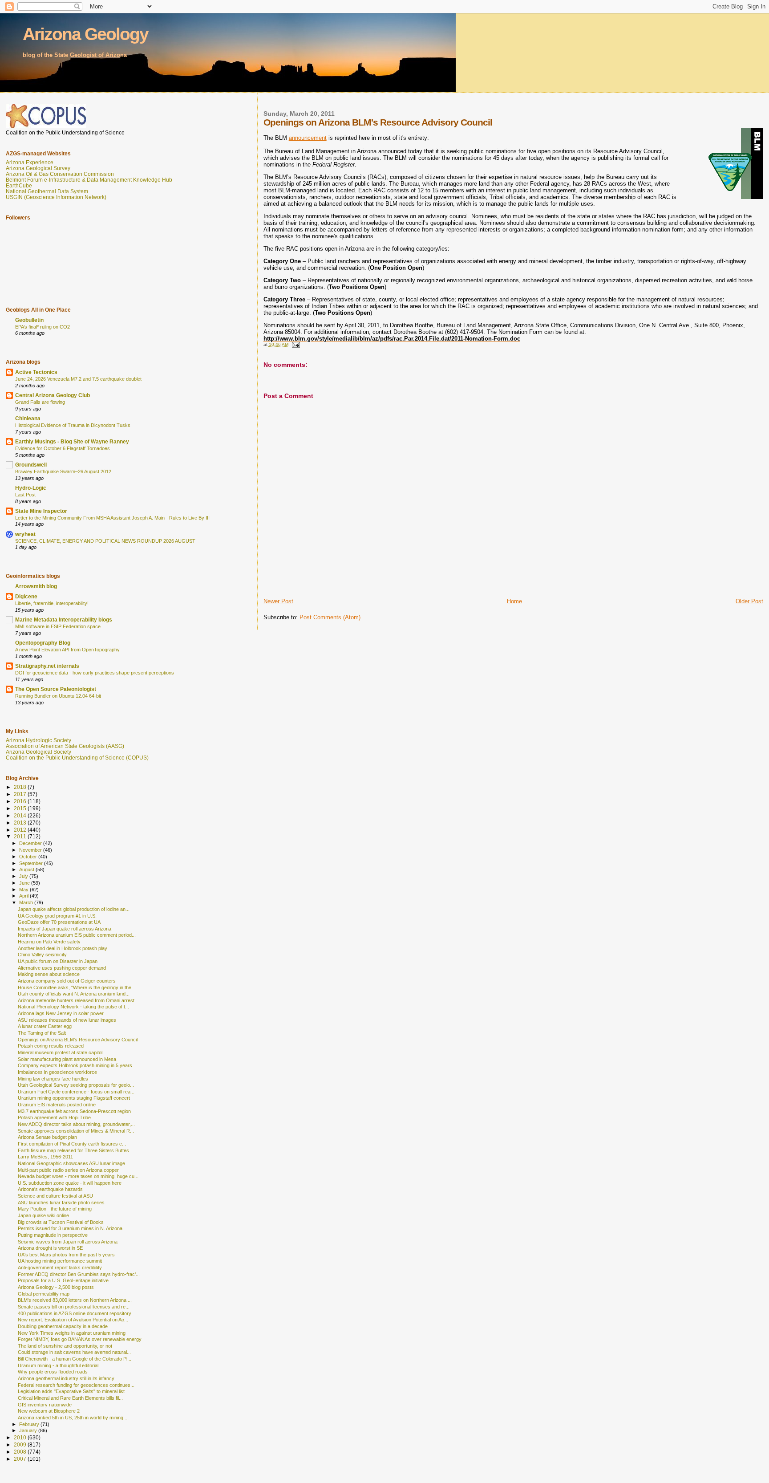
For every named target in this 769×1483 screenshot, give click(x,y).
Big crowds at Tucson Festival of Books (61, 1222)
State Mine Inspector (41, 511)
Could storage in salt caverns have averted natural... (74, 1352)
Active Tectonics (36, 372)
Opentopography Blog (42, 643)
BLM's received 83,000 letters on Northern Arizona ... (75, 1300)
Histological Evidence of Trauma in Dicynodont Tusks (72, 425)
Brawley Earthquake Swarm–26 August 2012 (63, 471)
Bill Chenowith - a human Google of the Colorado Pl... (74, 1358)
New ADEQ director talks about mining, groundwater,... (76, 1124)
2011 (21, 836)
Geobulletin (29, 320)
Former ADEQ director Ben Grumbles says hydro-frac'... (79, 1274)
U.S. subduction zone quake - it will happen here (69, 1183)
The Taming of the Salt (42, 1033)
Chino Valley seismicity (42, 954)
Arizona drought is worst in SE (50, 1248)
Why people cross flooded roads (53, 1371)
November (31, 850)
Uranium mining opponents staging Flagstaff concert (74, 1098)
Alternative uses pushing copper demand (62, 968)
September (31, 863)
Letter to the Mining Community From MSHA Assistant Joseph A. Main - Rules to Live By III (112, 517)
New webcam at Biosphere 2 (49, 1411)
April (24, 895)
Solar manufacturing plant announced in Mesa (67, 1059)
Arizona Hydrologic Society (38, 740)
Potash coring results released (51, 1045)
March (26, 902)
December (31, 843)
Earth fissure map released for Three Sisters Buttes (73, 1150)
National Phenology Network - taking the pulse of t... (73, 1006)
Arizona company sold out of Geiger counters (67, 980)
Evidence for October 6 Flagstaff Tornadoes (62, 448)
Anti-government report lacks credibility (60, 1267)
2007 (21, 1459)
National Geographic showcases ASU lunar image (71, 1163)
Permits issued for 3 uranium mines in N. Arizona (70, 1228)
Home (514, 601)
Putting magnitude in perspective (53, 1235)
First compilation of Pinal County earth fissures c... (72, 1143)
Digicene (26, 596)
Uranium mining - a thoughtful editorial (58, 1365)
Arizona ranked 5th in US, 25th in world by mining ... (73, 1417)
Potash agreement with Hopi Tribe (54, 1117)
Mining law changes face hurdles (53, 1078)
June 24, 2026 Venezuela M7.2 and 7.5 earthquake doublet (78, 379)
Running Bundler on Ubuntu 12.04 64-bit (58, 696)
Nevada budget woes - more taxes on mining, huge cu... (78, 1176)
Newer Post (278, 601)
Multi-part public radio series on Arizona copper (68, 1170)
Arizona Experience (29, 162)
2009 (21, 1444)
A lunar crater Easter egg (45, 1026)
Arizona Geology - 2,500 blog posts (56, 1287)
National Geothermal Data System (47, 191)
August (27, 869)
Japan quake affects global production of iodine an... (74, 909)
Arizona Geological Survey (38, 168)
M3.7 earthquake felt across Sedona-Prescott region (74, 1111)
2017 (21, 794)
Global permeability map (43, 1293)
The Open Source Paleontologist (55, 689)
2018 (21, 787)
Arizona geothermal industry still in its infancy (66, 1378)
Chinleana (27, 418)
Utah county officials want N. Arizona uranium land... (74, 993)
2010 (21, 1437)
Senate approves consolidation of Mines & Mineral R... (76, 1131)
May (24, 889)
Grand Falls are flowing (40, 402)
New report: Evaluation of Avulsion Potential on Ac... (73, 1319)
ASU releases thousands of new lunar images (67, 1020)
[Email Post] (295, 344)
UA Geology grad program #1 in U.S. (57, 915)
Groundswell (31, 464)
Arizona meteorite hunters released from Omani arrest (76, 1000)
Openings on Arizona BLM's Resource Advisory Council (78, 1039)
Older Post (749, 601)
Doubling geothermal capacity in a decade (63, 1326)
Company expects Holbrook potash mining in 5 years (75, 1065)
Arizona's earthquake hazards (50, 1189)
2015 (21, 808)
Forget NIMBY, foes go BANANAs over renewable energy (80, 1339)
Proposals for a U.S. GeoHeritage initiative (63, 1280)
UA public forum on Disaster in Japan (57, 961)
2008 (21, 1452)
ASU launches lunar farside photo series (61, 1202)
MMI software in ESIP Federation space (58, 626)
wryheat (25, 534)
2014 (21, 815)
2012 (21, 830)
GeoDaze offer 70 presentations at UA (59, 922)
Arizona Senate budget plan (47, 1137)
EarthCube (19, 185)
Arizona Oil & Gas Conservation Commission (60, 174)
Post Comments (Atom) (330, 617)
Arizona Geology (85, 34)
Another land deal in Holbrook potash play (62, 948)
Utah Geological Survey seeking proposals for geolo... (76, 1085)
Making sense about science (49, 974)
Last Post (25, 494)
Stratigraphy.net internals (47, 666)
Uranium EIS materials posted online (57, 1104)
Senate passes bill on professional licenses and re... (74, 1306)
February (29, 1424)
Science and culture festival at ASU (55, 1196)
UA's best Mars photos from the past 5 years (66, 1254)
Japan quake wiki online (43, 1215)
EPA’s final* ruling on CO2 (42, 326)
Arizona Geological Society (38, 752)
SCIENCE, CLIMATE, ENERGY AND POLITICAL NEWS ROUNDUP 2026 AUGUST (105, 541)
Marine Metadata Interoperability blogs (63, 619)
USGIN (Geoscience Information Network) (56, 197)
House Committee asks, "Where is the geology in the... (76, 987)
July (24, 876)
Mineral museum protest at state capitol (60, 1052)
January (28, 1430)
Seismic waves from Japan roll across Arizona (67, 1241)
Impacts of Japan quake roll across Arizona (64, 928)
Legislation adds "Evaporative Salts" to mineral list (71, 1391)
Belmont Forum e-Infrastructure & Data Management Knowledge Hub (89, 180)
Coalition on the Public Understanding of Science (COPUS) (77, 757)
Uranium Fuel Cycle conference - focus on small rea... (76, 1091)
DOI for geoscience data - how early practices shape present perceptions (94, 672)
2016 (21, 801)
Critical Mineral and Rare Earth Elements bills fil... (70, 1398)
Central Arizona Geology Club (52, 395)
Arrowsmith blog (36, 586)
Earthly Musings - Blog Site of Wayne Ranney (72, 441)
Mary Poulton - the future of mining (55, 1208)
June (25, 883)
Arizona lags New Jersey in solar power (61, 1013)
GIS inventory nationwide (45, 1404)
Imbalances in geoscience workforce (57, 1072)
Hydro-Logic (30, 488)
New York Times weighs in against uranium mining (71, 1333)
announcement (308, 137)
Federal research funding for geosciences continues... (76, 1385)
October (28, 856)
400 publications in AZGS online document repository (74, 1313)
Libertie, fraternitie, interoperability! (52, 603)
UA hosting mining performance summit (60, 1261)
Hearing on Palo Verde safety (49, 941)
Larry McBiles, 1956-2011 (45, 1156)
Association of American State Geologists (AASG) (65, 746)
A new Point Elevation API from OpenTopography (67, 649)
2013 (21, 822)
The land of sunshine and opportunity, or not (65, 1346)
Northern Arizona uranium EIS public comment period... (77, 935)
